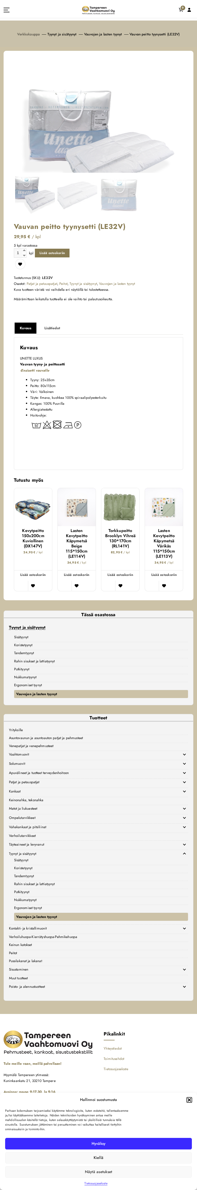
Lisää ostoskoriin (52, 252)
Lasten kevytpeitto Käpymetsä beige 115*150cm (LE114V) (76, 543)
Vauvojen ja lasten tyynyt (103, 34)
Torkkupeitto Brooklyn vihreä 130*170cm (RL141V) (120, 538)
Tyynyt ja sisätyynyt (62, 34)
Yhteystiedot (113, 1048)
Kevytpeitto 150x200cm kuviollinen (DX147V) (33, 538)
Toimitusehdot (114, 1058)
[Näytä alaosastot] (184, 754)
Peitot (63, 283)
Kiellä (99, 1157)
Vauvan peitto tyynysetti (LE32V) (155, 34)
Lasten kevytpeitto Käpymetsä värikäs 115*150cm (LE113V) (164, 543)
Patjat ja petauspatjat (42, 283)
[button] (189, 1099)
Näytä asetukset (98, 1172)
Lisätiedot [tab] (52, 328)
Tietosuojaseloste (95, 1183)
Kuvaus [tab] (26, 328)
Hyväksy (99, 1143)
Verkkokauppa (28, 34)
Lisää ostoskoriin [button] (33, 574)
